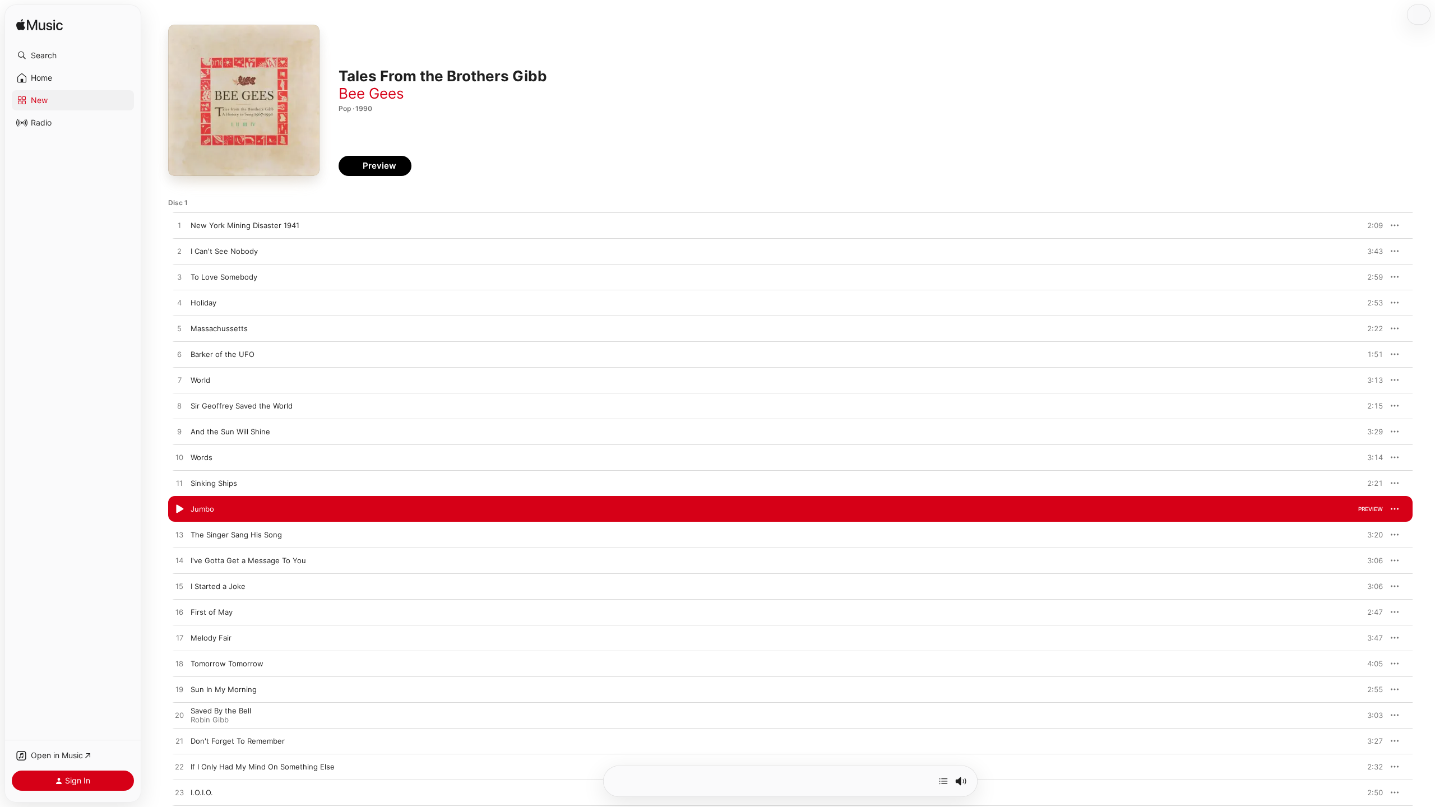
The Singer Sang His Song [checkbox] (236, 534)
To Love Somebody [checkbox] (224, 276)
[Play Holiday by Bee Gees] (179, 303)
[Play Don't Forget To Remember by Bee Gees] (179, 741)
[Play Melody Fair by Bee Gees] (179, 638)
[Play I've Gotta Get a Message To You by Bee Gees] (179, 561)
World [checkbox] (200, 379)
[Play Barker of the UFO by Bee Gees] (179, 355)
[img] (39, 25)
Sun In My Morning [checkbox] (224, 689)
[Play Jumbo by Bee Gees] (179, 509)
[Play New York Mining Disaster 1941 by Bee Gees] (179, 226)
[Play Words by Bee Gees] (179, 458)
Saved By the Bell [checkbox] (221, 710)
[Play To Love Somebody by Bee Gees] (179, 277)
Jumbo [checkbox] (202, 508)
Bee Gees (371, 93)
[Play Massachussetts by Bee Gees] (179, 329)
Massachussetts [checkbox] (219, 328)
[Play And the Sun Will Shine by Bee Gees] (179, 432)
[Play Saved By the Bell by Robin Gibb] (179, 716)
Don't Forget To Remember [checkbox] (238, 740)
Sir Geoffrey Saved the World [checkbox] (242, 405)
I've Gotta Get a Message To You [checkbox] (248, 560)
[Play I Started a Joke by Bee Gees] (179, 587)
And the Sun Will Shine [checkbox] (230, 431)
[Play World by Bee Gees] (179, 380)
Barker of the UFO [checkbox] (222, 354)
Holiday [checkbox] (203, 302)
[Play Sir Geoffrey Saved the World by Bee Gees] (179, 406)
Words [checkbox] (201, 457)
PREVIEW (1370, 225)
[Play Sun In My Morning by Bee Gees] (179, 690)
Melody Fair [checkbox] (211, 637)
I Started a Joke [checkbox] (218, 586)
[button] (72, 55)
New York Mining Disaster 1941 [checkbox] (245, 225)
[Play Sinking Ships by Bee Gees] (179, 484)
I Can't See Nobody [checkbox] (224, 251)
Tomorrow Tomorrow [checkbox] (227, 663)
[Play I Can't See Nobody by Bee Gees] (179, 252)
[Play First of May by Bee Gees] (179, 612)
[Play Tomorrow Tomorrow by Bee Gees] (179, 664)
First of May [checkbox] (212, 611)
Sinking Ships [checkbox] (214, 483)
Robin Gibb (210, 719)
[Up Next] (943, 781)
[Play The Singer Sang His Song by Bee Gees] (179, 535)
